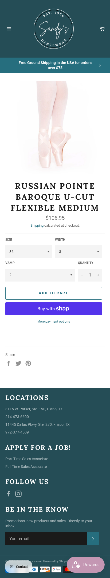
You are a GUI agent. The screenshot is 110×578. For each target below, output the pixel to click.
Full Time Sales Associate (26, 466)
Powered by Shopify (56, 561)
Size (8, 240)
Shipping (37, 225)
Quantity (85, 263)
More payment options (53, 321)
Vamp (10, 263)
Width (60, 240)
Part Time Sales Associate (26, 459)
